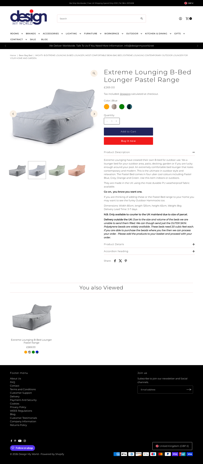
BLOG (44, 39)
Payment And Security (23, 399)
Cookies (14, 403)
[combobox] (101, 19)
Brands (31, 33)
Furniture (90, 33)
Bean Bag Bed (25, 55)
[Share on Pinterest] (125, 260)
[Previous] (5, 45)
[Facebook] (11, 441)
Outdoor (132, 33)
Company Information (23, 421)
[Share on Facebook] (115, 260)
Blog (12, 414)
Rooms (14, 33)
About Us (15, 378)
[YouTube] (19, 441)
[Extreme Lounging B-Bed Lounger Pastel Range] (31, 316)
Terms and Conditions (23, 389)
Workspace (111, 33)
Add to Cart (128, 131)
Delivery (15, 396)
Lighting (71, 33)
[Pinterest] (15, 441)
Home (13, 55)
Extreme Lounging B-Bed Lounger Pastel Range (31, 341)
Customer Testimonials (23, 417)
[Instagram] (25, 441)
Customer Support (21, 392)
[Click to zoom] (94, 73)
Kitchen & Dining (156, 33)
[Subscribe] (189, 390)
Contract (16, 39)
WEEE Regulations (21, 410)
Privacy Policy (18, 407)
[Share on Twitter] (120, 260)
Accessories (51, 33)
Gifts (177, 33)
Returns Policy (18, 425)
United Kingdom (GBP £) (174, 445)
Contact (14, 385)
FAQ (12, 382)
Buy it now (128, 140)
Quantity (109, 115)
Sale (33, 39)
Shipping (125, 93)
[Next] (197, 45)
